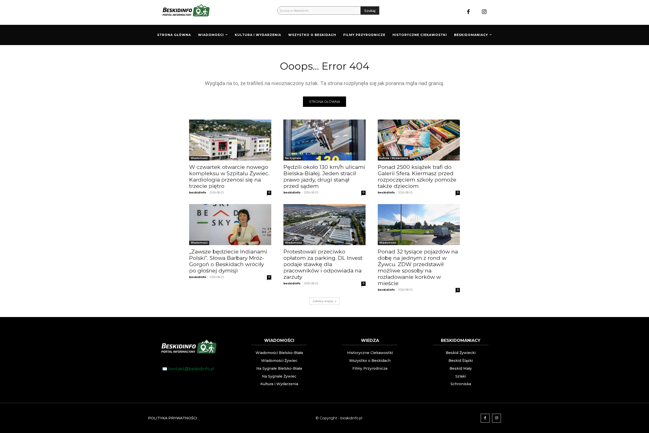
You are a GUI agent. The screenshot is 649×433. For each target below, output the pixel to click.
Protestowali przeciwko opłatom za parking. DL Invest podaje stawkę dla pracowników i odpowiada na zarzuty (323, 264)
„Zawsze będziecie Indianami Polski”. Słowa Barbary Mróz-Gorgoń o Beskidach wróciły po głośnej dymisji (228, 261)
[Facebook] (468, 12)
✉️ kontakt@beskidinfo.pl (188, 368)
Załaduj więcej (322, 301)
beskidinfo (197, 192)
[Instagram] (484, 12)
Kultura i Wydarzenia (393, 158)
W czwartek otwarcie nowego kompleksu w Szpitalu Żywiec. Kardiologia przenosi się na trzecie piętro (229, 176)
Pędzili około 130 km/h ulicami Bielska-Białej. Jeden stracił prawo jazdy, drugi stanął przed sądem (324, 176)
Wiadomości (199, 158)
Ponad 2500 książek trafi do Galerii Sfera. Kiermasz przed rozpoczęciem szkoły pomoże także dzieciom (417, 176)
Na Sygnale (293, 158)
